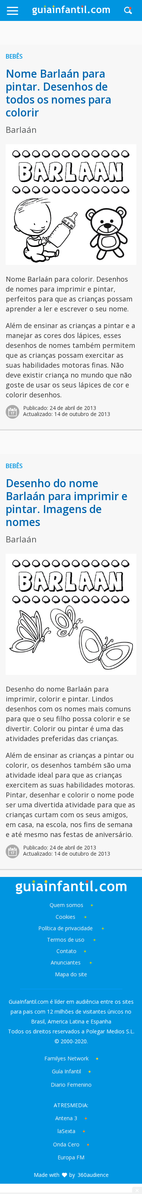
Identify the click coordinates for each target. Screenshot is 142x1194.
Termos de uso (65, 939)
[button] (19, 14)
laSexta (66, 1131)
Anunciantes (66, 962)
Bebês (14, 56)
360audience (93, 1174)
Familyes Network (66, 1058)
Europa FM (71, 1157)
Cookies (66, 916)
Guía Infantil (66, 1071)
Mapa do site (71, 974)
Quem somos (66, 905)
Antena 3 (66, 1118)
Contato (66, 951)
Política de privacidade (66, 928)
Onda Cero (66, 1144)
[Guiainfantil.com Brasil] (71, 13)
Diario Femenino (71, 1084)
